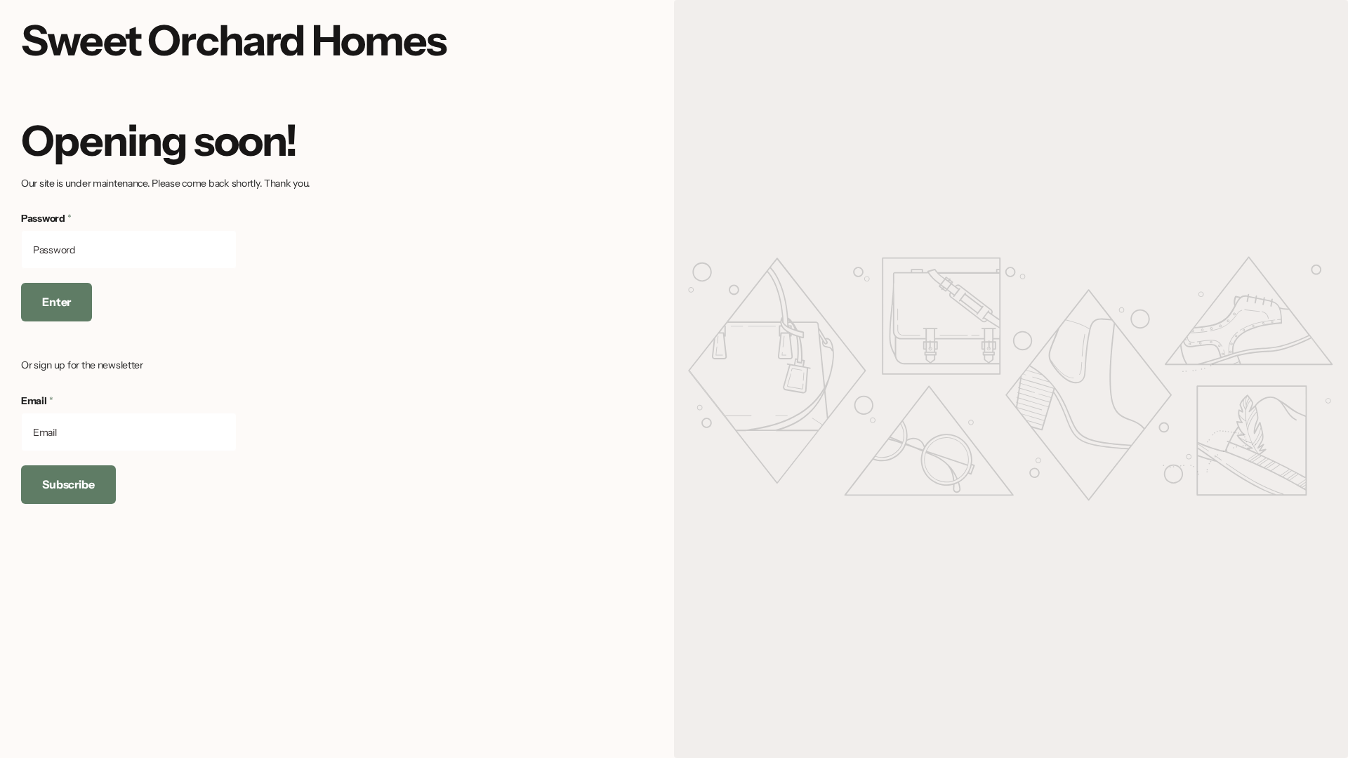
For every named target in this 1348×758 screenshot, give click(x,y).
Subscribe (68, 484)
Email (37, 400)
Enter (56, 302)
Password (46, 218)
